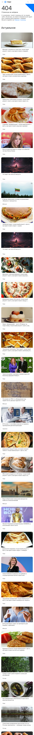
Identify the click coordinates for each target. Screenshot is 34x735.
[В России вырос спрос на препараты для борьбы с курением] (17, 618)
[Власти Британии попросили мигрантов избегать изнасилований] (17, 493)
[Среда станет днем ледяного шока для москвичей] (17, 668)
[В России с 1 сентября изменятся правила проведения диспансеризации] (17, 418)
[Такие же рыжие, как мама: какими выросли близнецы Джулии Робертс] (17, 368)
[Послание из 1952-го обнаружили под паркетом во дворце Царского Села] (17, 393)
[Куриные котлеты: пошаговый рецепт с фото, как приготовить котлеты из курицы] (17, 643)
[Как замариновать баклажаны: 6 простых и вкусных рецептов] (17, 693)
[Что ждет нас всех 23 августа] (17, 169)
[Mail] (5, 2)
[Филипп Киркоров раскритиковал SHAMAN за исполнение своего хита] (17, 518)
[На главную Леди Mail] (8, 2)
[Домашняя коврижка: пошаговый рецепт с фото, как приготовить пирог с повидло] (17, 543)
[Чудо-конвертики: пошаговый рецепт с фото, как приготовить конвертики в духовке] (17, 69)
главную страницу (20, 20)
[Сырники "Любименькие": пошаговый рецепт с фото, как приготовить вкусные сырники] (17, 119)
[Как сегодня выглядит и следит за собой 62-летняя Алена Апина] (17, 144)
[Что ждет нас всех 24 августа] (17, 244)
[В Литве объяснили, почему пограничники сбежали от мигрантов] (17, 194)
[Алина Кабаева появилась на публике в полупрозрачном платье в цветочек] (17, 568)
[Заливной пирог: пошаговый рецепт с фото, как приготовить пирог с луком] (17, 219)
